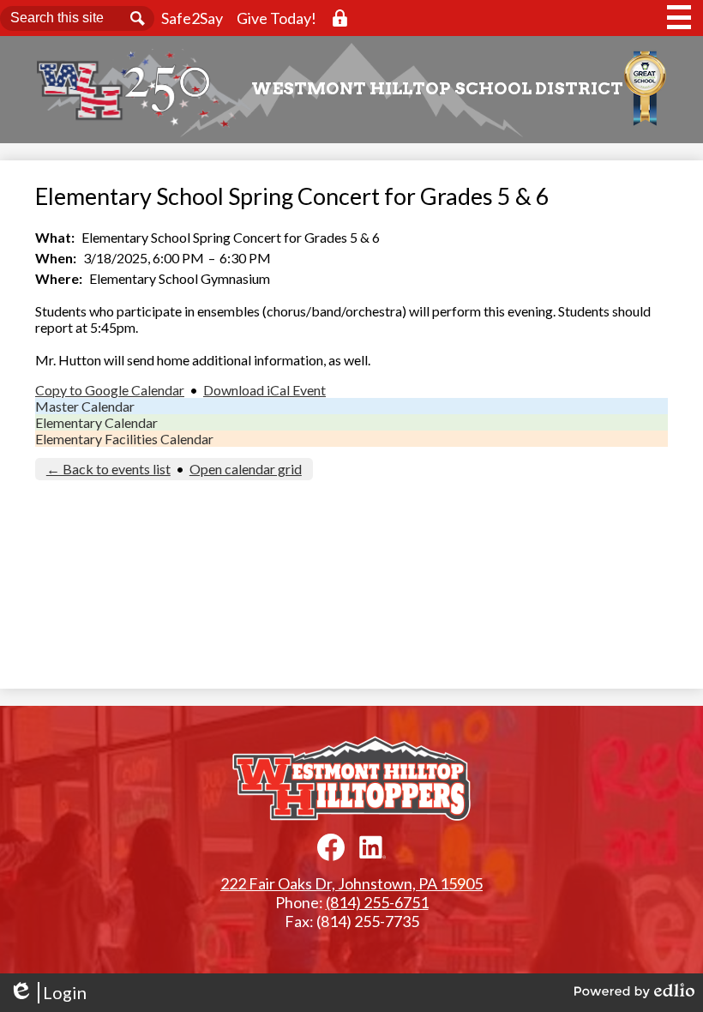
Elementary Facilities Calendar (124, 439)
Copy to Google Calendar (109, 390)
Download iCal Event (264, 390)
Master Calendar (85, 406)
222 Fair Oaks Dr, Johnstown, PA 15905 (351, 883)
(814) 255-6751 (377, 902)
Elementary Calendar (96, 422)
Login (48, 992)
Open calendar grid (245, 469)
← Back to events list (108, 469)
